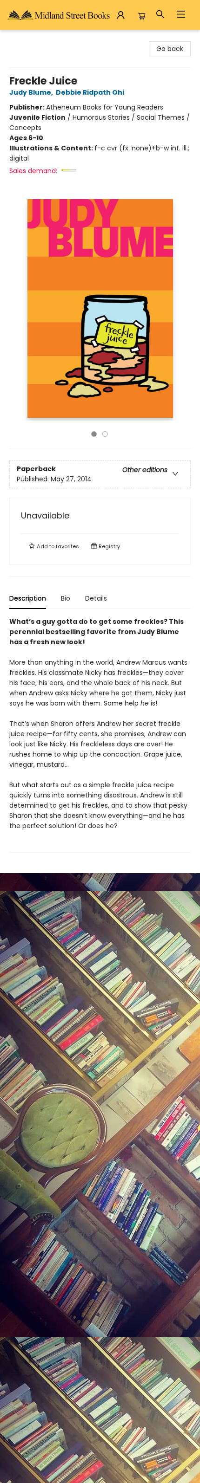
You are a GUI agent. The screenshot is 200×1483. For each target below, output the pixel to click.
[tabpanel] (100, 734)
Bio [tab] (65, 598)
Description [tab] (27, 598)
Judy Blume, (31, 92)
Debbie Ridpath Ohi (90, 92)
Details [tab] (96, 598)
